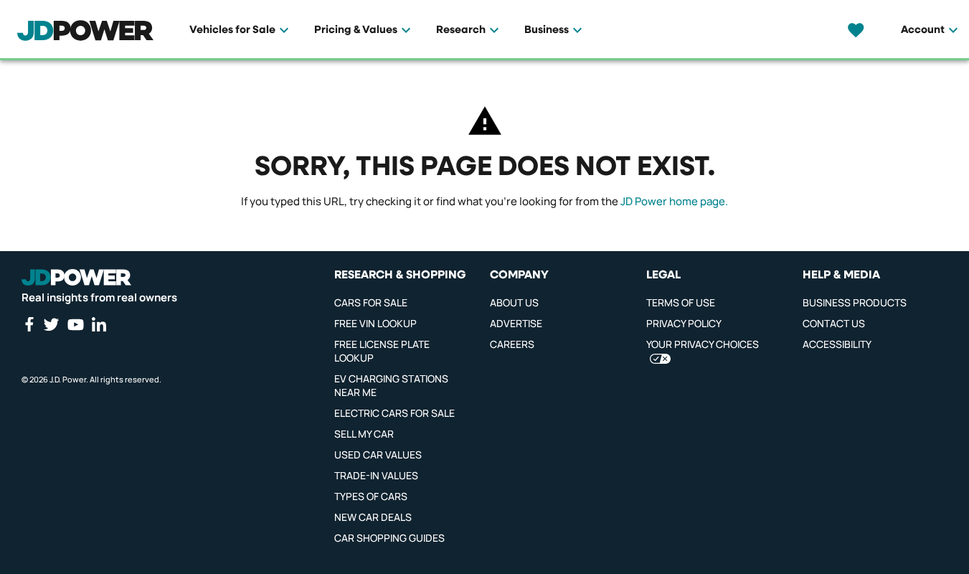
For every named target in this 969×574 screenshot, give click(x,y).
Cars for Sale (370, 302)
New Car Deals (373, 517)
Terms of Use (680, 302)
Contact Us (834, 323)
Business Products (855, 302)
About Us (514, 302)
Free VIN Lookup (375, 323)
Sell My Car (364, 434)
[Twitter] (51, 324)
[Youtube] (75, 324)
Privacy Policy (684, 323)
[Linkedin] (99, 324)
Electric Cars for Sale (394, 413)
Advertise (516, 323)
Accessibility (837, 344)
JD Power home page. (674, 201)
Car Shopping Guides (389, 538)
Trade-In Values (376, 475)
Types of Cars (370, 496)
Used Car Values (378, 454)
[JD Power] (76, 277)
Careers (512, 344)
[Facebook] (29, 324)
